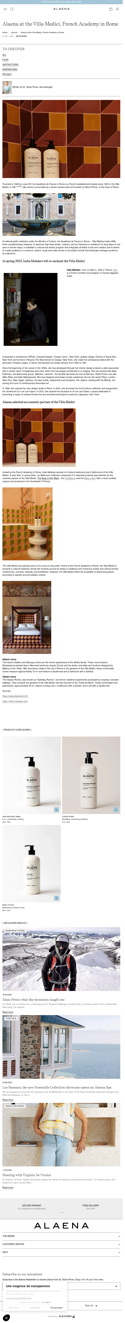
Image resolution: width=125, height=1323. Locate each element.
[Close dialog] (118, 4)
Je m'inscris (61, 687)
